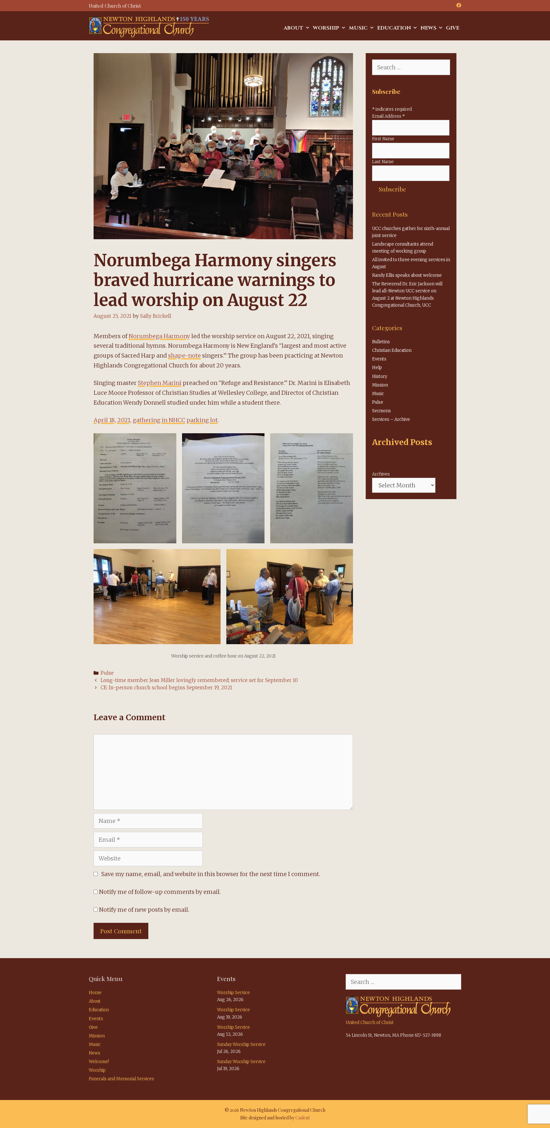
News (428, 27)
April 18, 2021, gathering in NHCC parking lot (156, 420)
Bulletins (381, 342)
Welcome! (99, 1061)
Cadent (302, 1118)
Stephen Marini (159, 382)
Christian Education (392, 350)
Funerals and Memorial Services (121, 1079)
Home (95, 992)
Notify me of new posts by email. (144, 909)
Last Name (383, 161)
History (379, 376)
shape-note (184, 355)
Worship (326, 27)
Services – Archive (391, 419)
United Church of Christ (370, 1022)
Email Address (388, 116)
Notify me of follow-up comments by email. (160, 891)
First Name (383, 139)
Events (379, 359)
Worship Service (233, 992)
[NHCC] (149, 26)
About (293, 27)
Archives (381, 474)
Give (452, 27)
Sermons (381, 411)
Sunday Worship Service (241, 1044)
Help (377, 367)
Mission (380, 385)
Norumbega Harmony (159, 336)
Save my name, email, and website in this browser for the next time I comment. (210, 874)
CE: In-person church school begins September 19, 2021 (166, 688)
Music (358, 27)
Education (394, 27)
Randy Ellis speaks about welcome (407, 275)
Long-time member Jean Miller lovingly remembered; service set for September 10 (199, 680)
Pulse (107, 673)
